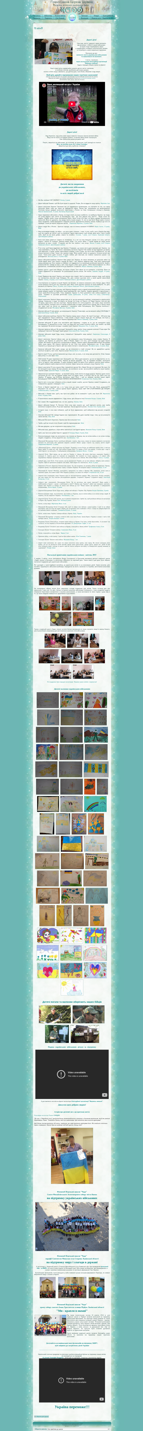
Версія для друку (42, 1416)
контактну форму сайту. (88, 78)
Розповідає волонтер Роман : (47, 1115)
